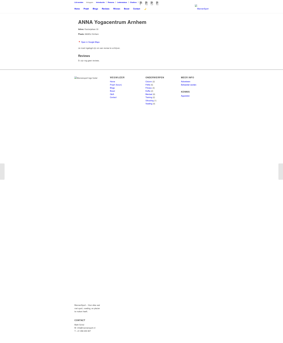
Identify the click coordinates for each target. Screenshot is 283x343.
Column (148, 81)
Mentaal (148, 94)
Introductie (100, 2)
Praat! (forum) (116, 84)
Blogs (112, 87)
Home (112, 81)
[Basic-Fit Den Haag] (2, 171)
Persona (111, 2)
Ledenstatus (122, 2)
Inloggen (89, 2)
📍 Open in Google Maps (89, 42)
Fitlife (147, 84)
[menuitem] (79, 2)
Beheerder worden (188, 84)
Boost (112, 90)
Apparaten (185, 95)
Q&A (112, 94)
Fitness (148, 87)
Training (148, 97)
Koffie (147, 90)
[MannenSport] (202, 8)
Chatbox (133, 2)
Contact (113, 97)
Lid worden (78, 2)
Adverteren (185, 81)
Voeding (148, 103)
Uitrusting (149, 100)
